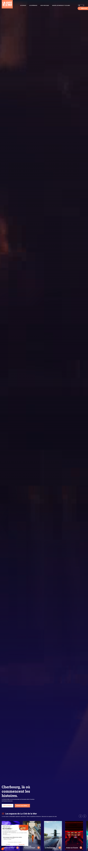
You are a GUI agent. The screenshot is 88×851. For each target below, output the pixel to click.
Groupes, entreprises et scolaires (61, 5)
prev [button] (80, 816)
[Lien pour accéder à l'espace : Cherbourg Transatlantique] (32, 836)
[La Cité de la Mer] (7, 4)
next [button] (84, 816)
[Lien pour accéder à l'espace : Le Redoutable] (53, 836)
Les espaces (23, 5)
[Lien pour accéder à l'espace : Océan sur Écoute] (74, 836)
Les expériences (33, 5)
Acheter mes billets (21, 805)
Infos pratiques (44, 5)
